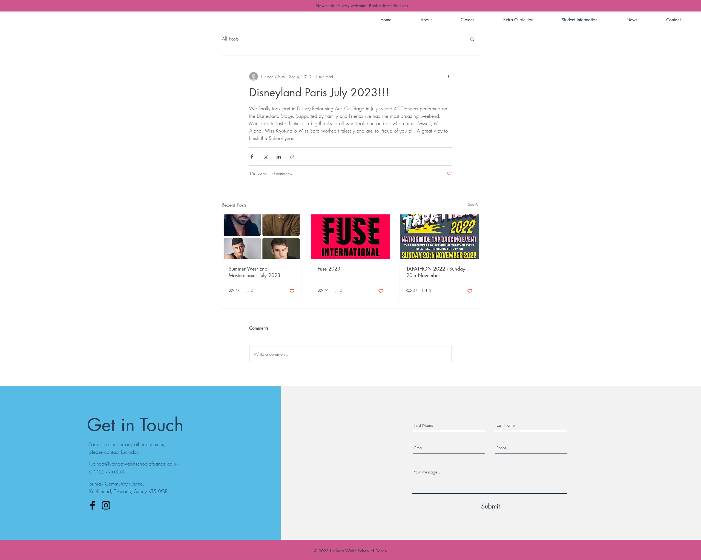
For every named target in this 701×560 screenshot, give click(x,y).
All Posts (230, 38)
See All (473, 204)
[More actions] (448, 76)
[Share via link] (292, 156)
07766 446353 (106, 471)
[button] (472, 39)
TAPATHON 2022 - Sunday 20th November (435, 271)
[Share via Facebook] (251, 156)
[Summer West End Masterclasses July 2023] (261, 236)
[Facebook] (92, 505)
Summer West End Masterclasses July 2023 (254, 271)
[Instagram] (106, 505)
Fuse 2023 (329, 268)
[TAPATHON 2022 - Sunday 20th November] (439, 236)
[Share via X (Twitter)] (265, 156)
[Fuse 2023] (350, 236)
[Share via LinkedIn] (278, 156)
